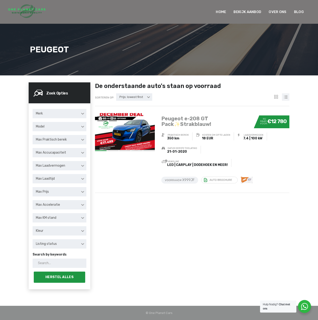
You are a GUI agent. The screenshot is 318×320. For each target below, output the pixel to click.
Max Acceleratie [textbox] (48, 205)
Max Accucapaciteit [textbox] (51, 153)
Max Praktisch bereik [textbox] (51, 139)
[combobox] (59, 113)
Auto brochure (221, 180)
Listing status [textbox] (46, 244)
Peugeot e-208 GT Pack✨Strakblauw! (186, 121)
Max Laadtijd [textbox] (45, 179)
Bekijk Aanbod (247, 12)
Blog (299, 12)
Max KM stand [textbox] (46, 218)
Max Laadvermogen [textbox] (50, 166)
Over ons (277, 12)
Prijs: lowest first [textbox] (131, 97)
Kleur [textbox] (39, 231)
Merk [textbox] (39, 113)
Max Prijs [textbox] (42, 192)
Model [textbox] (40, 126)
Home (221, 12)
